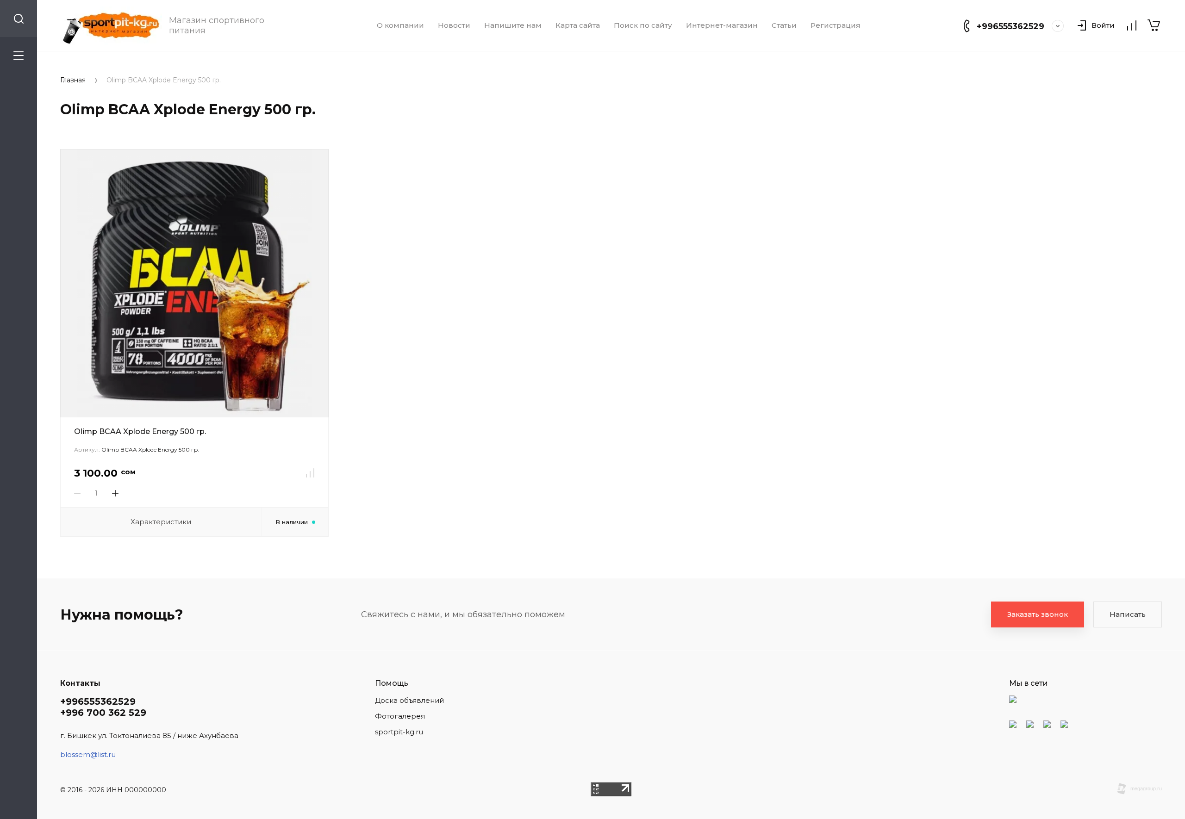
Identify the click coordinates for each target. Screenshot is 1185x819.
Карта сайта (577, 25)
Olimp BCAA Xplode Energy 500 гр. (140, 431)
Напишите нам (513, 25)
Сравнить (310, 472)
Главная (73, 80)
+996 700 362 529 (103, 712)
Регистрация (836, 25)
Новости (454, 25)
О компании (400, 25)
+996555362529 (1010, 26)
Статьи (784, 25)
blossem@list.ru (88, 754)
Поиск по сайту (643, 25)
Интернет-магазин (722, 25)
